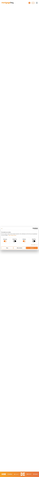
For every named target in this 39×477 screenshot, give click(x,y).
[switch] (14, 241)
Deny (7, 247)
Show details (33, 244)
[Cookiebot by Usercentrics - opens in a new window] (33, 228)
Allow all (31, 247)
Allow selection (19, 247)
